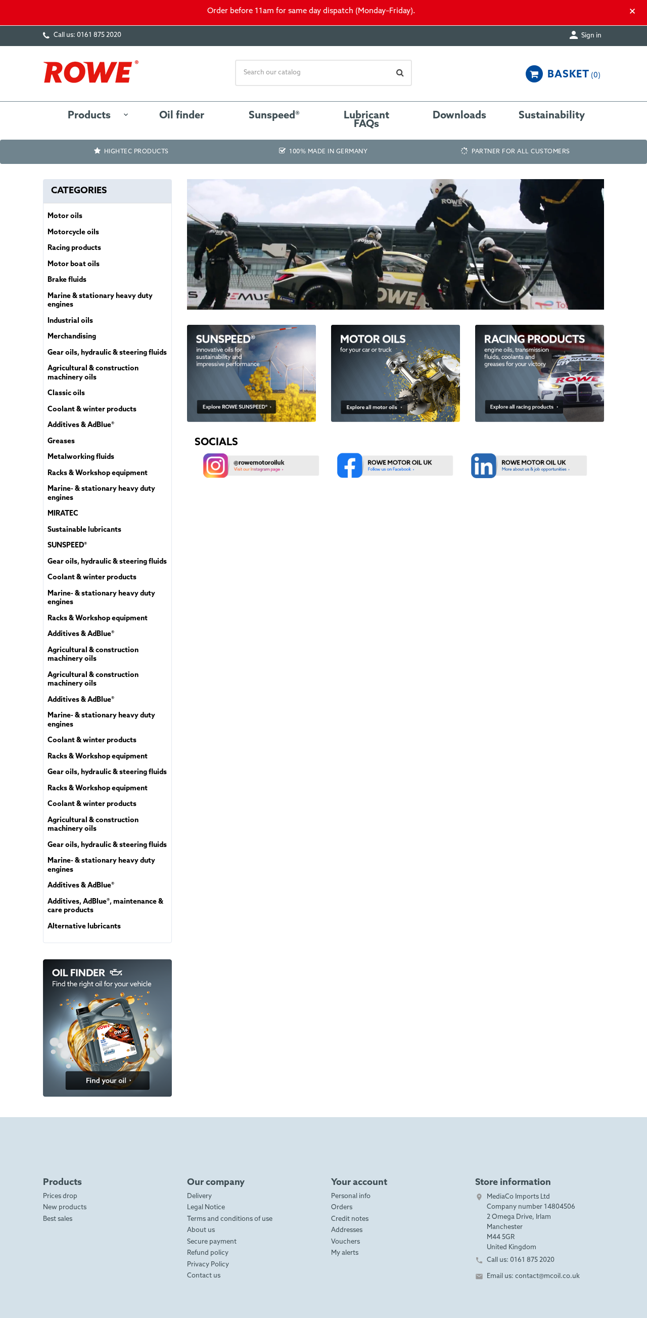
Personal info (351, 1196)
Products (89, 116)
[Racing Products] (539, 372)
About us (201, 1230)
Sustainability (552, 116)
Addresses (346, 1230)
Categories (79, 190)
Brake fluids (67, 280)
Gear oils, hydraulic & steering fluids (107, 353)
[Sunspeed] (251, 372)
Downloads (459, 116)
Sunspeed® (274, 116)
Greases (61, 441)
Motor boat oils (74, 264)
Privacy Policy (208, 1264)
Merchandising (72, 336)
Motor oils (65, 216)
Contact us (203, 1276)
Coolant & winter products (92, 409)
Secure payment (212, 1242)
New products (64, 1207)
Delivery (199, 1196)
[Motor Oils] (395, 372)
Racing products (74, 248)
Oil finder (181, 116)
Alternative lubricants (84, 926)
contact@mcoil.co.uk (547, 1276)
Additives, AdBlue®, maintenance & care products (105, 906)
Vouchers (345, 1242)
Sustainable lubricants (84, 530)
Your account (359, 1182)
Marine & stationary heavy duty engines (100, 301)
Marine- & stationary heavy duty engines (101, 493)
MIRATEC (63, 513)
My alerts (344, 1253)
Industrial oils (70, 321)
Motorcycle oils (73, 232)
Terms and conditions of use (229, 1219)
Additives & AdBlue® (81, 425)
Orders (341, 1207)
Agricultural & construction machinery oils (93, 373)
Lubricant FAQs (366, 120)
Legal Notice (206, 1207)
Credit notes (349, 1219)
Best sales (57, 1219)
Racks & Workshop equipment (98, 473)
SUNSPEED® (67, 545)
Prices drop (60, 1196)
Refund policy (207, 1253)
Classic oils (66, 393)
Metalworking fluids (81, 457)
